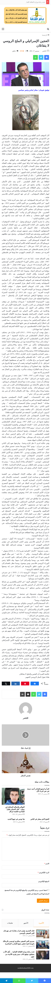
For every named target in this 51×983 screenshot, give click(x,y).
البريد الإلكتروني (43, 872)
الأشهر (25, 923)
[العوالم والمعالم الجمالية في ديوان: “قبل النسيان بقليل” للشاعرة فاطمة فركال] (13, 796)
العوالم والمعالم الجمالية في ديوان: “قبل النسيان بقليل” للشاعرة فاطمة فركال (15, 809)
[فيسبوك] (44, 694)
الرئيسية (45, 35)
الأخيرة (41, 923)
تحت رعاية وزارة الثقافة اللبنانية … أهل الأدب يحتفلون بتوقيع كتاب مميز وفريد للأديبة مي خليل (18, 954)
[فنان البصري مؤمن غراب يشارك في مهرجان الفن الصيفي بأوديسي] (42, 933)
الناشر (44, 51)
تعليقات (10, 923)
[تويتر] (39, 694)
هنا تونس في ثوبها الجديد (16, 819)
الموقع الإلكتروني (43, 881)
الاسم (46, 864)
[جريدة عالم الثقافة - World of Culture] (25, 15)
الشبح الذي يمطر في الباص (39, 819)
